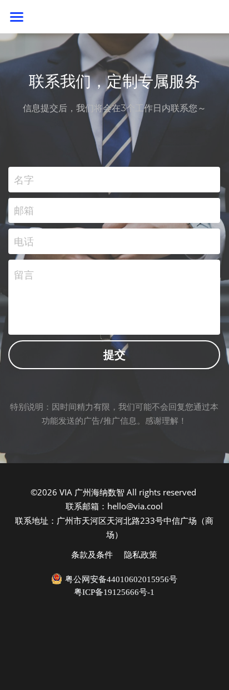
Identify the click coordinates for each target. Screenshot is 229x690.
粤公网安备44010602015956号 (121, 579)
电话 (24, 240)
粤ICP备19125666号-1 (114, 592)
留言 (24, 274)
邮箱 (24, 210)
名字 (24, 179)
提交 (114, 354)
